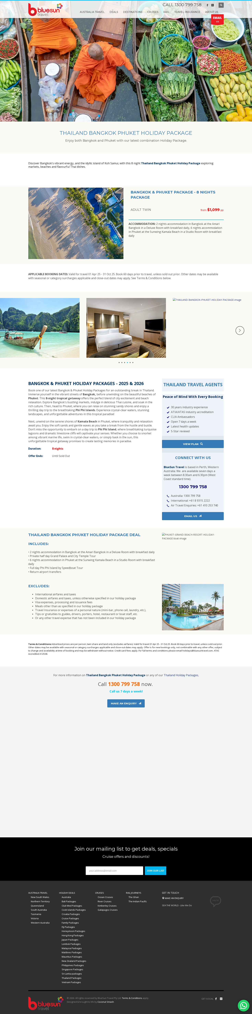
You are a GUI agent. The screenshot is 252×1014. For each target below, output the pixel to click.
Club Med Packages (72, 905)
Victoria (35, 918)
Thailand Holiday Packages (181, 675)
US (217, 19)
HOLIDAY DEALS (67, 892)
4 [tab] (127, 362)
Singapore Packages (72, 969)
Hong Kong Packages (73, 935)
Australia (66, 897)
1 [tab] (119, 362)
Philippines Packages (73, 965)
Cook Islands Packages (74, 909)
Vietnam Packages (71, 982)
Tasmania (36, 914)
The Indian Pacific (138, 901)
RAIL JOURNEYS (133, 892)
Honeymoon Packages (73, 931)
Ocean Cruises (105, 897)
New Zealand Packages (74, 961)
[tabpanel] (126, 61)
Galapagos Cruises (108, 909)
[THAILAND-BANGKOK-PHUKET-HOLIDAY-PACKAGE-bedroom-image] (40, 328)
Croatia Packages (71, 914)
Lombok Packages (71, 944)
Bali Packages (69, 901)
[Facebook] (207, 5)
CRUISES (99, 892)
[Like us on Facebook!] (216, 998)
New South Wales (40, 897)
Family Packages (70, 922)
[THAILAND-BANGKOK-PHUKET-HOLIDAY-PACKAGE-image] (126, 328)
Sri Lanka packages (72, 973)
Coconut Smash (106, 1001)
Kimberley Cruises (107, 905)
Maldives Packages (72, 952)
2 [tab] (122, 362)
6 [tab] (132, 362)
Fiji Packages (68, 927)
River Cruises (104, 901)
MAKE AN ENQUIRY (174, 898)
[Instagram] (212, 5)
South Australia (39, 909)
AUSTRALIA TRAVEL (37, 892)
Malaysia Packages (72, 948)
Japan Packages (70, 939)
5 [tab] (130, 362)
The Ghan (134, 897)
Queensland (37, 905)
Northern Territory (40, 901)
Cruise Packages (70, 918)
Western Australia (40, 922)
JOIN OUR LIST (155, 870)
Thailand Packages (71, 977)
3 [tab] (124, 362)
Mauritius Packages (72, 956)
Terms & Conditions (132, 998)
